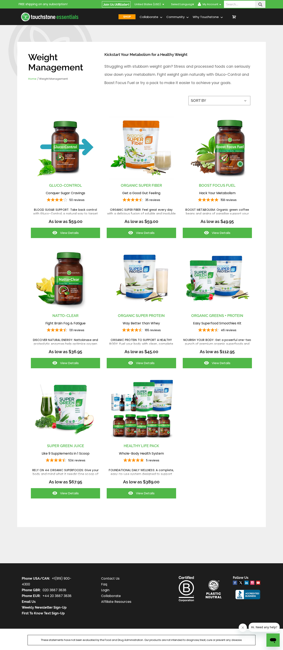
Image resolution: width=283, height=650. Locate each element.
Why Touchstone (206, 16)
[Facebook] (235, 583)
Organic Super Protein (141, 316)
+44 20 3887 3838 (56, 595)
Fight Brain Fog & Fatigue (65, 323)
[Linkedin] (246, 583)
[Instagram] (252, 583)
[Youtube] (258, 583)
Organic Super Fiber (141, 185)
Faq (104, 584)
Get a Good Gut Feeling (141, 193)
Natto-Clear (65, 316)
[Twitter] (241, 584)
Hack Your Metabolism (217, 193)
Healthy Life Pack (141, 446)
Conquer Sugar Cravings (65, 193)
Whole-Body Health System (141, 453)
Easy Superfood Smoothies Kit (217, 323)
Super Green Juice (65, 446)
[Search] (260, 4)
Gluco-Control (65, 185)
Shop (127, 16)
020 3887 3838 (54, 590)
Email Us (29, 602)
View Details (55, 234)
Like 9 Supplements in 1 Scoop (65, 453)
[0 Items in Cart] (249, 16)
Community (175, 16)
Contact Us (110, 578)
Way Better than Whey (141, 323)
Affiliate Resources (116, 601)
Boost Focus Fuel (217, 185)
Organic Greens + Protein (217, 316)
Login (105, 590)
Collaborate (149, 16)
